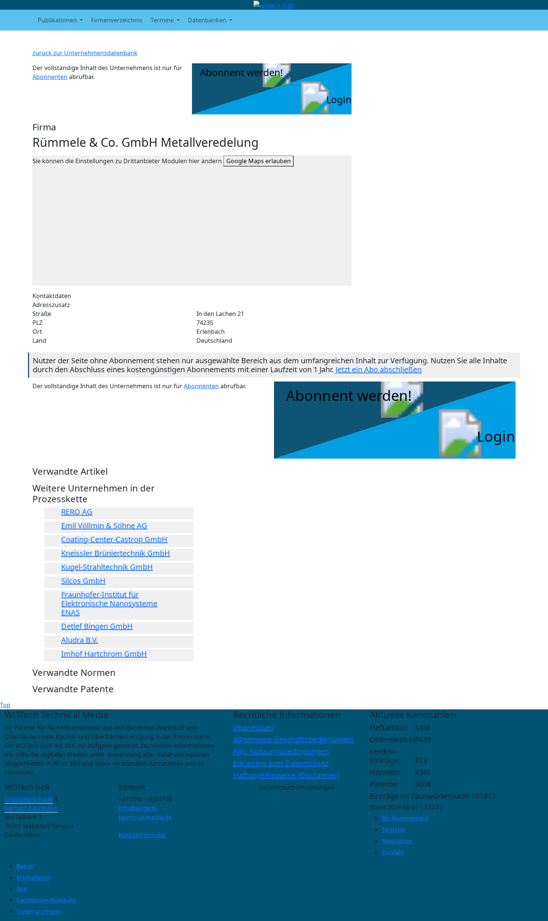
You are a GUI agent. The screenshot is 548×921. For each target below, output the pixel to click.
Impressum (253, 727)
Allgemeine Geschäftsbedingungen (293, 739)
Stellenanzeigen (38, 911)
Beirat (24, 866)
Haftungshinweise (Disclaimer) (286, 775)
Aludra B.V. (79, 640)
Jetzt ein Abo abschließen (379, 369)
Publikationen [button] (58, 20)
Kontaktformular (142, 835)
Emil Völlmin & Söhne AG (104, 525)
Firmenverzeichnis (116, 20)
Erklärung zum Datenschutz (280, 763)
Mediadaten (33, 877)
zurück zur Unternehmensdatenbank (85, 53)
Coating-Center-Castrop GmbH (114, 539)
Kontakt (393, 852)
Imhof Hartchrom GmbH (104, 654)
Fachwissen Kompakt (46, 900)
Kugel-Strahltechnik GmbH (107, 567)
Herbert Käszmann (31, 808)
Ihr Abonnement (405, 818)
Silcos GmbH (83, 581)
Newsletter (397, 841)
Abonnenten (49, 77)
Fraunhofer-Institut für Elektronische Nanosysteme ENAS (109, 603)
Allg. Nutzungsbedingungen (281, 751)
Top (5, 705)
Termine (393, 829)
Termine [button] (163, 20)
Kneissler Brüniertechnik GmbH (115, 553)
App (22, 888)
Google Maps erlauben (258, 161)
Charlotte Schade (28, 799)
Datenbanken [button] (208, 20)
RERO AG (76, 512)
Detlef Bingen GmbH (97, 626)
